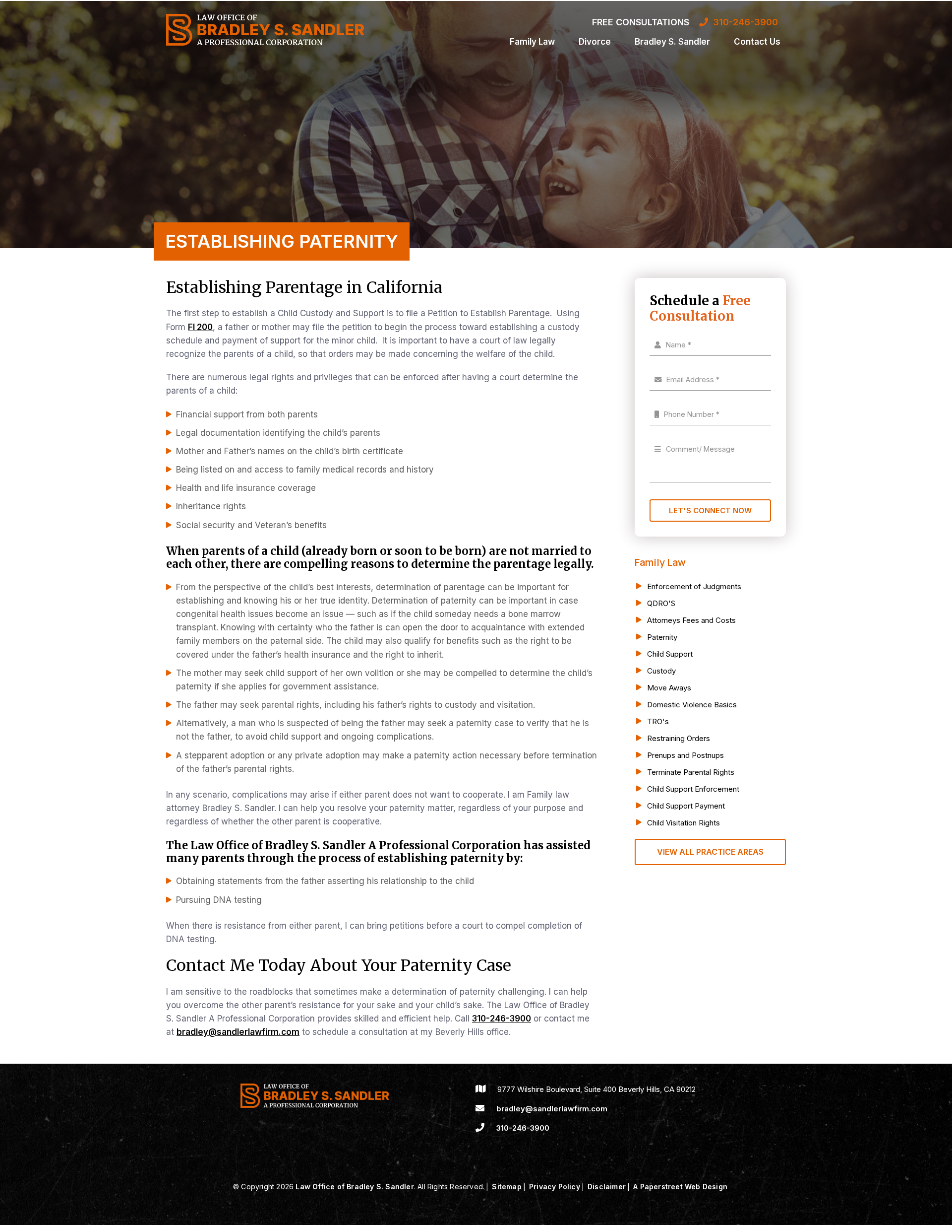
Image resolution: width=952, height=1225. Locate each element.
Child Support (670, 654)
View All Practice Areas (710, 852)
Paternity (662, 637)
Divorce (595, 42)
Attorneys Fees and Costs (691, 620)
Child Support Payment (686, 806)
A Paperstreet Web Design (680, 1186)
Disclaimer (607, 1186)
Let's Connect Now (710, 510)
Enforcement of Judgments (694, 586)
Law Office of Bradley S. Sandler (355, 1186)
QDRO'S (661, 603)
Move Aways (669, 687)
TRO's (658, 721)
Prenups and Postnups (685, 755)
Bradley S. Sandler (672, 42)
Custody (661, 671)
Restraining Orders (678, 738)
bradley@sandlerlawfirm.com (238, 1032)
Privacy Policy (554, 1186)
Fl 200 (200, 327)
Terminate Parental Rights (690, 772)
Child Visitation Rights (683, 822)
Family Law (532, 42)
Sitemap (506, 1186)
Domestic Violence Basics (692, 704)
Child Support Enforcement (693, 789)
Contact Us (757, 42)
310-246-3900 (501, 1018)
